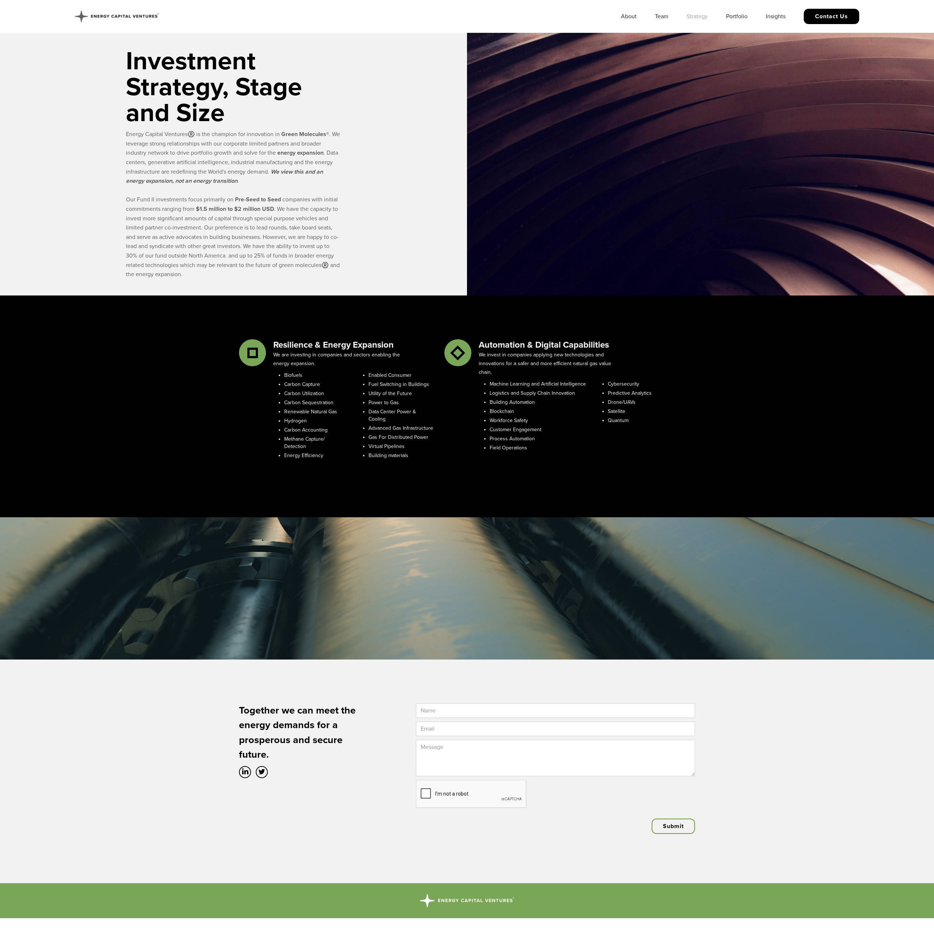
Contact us (831, 16)
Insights (776, 16)
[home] (117, 16)
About (629, 16)
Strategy (697, 16)
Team (661, 16)
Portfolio (737, 16)
